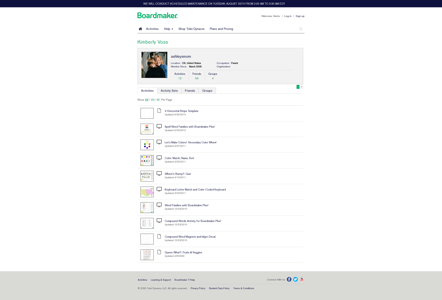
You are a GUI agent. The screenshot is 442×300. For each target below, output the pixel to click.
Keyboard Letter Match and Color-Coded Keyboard (195, 189)
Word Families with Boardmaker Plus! (186, 205)
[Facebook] (289, 279)
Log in (288, 16)
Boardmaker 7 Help (185, 279)
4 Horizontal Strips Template (182, 111)
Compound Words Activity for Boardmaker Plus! (193, 221)
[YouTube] (302, 279)
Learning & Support (161, 279)
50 (158, 99)
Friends (190, 90)
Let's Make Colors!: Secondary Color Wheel (190, 142)
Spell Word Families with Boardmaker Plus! (190, 126)
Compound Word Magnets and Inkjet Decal (190, 236)
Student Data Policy (219, 288)
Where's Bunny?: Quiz (178, 173)
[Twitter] (295, 279)
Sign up (300, 16)
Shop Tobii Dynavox (191, 29)
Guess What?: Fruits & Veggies (183, 252)
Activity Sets (169, 90)
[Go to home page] (140, 29)
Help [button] (167, 29)
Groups (207, 90)
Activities (152, 29)
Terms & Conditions (243, 288)
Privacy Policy (198, 288)
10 (146, 99)
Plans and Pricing (221, 29)
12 (179, 78)
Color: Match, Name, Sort (179, 158)
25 (152, 99)
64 (196, 78)
